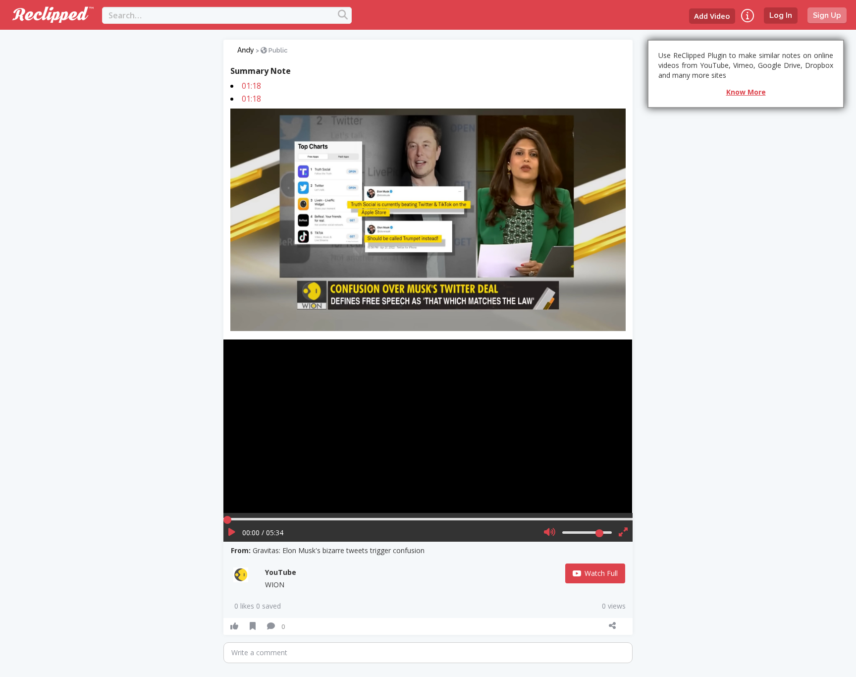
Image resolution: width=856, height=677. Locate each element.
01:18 (251, 85)
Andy (245, 50)
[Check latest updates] (747, 15)
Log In (780, 15)
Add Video (712, 16)
